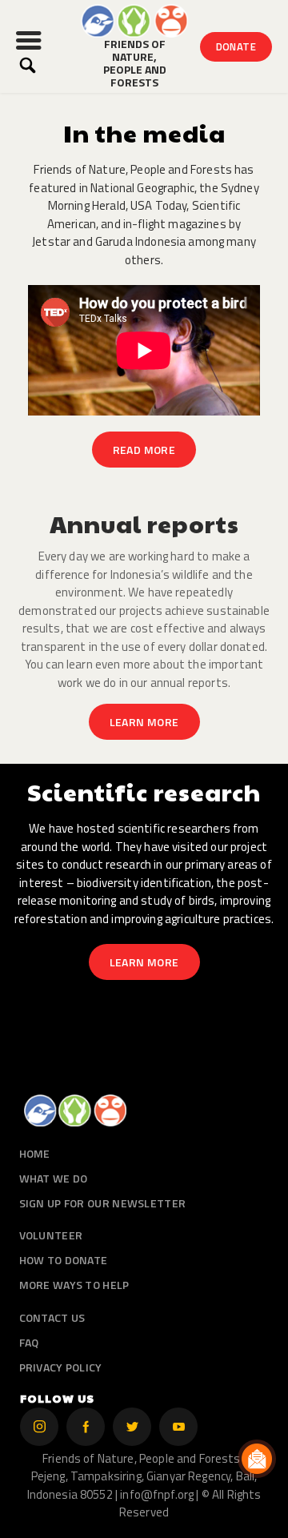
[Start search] (27, 65)
